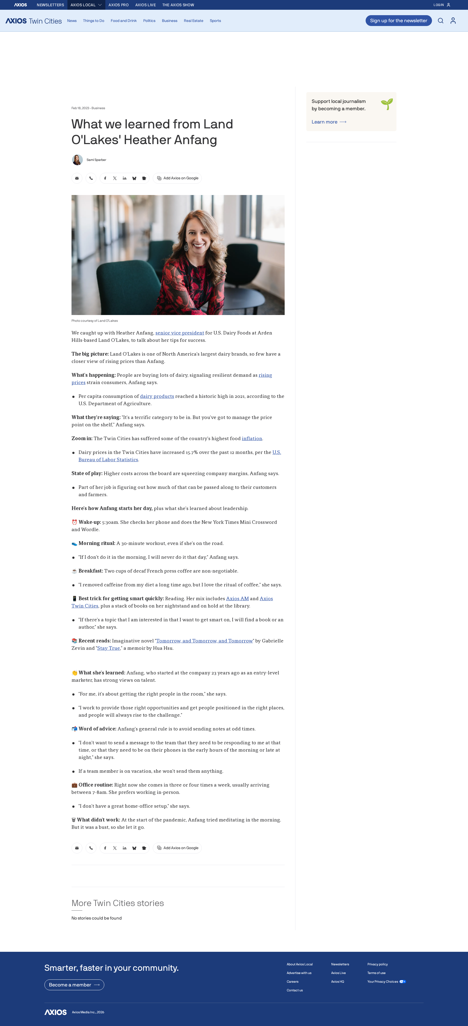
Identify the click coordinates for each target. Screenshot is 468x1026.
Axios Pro (119, 5)
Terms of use (377, 975)
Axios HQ (337, 983)
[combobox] (86, 5)
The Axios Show (178, 5)
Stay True (108, 648)
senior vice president (179, 333)
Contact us (295, 992)
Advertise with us (299, 975)
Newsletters (50, 5)
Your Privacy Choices (383, 983)
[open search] (440, 20)
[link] (77, 178)
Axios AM (237, 598)
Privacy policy (378, 966)
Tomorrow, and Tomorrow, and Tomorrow (204, 641)
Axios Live (145, 5)
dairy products (157, 396)
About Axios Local (300, 966)
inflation (252, 438)
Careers (292, 983)
